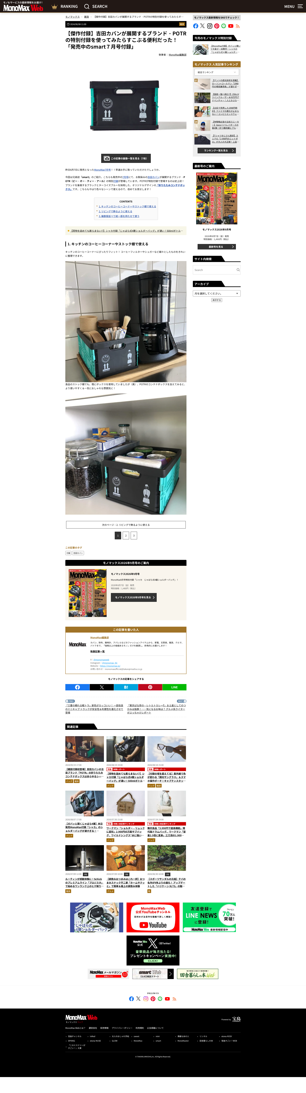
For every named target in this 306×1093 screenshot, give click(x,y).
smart (158, 1040)
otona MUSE (95, 1040)
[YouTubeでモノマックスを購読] (230, 27)
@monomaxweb (101, 659)
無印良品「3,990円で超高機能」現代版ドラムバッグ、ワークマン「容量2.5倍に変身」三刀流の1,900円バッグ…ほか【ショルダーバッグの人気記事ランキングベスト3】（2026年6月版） (166, 837)
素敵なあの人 (183, 1036)
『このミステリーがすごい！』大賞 (76, 1046)
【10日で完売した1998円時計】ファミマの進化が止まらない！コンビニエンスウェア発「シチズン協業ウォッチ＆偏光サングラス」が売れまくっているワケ (225, 111)
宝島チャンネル (74, 1036)
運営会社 (93, 1027)
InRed (92, 1036)
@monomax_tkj (109, 662)
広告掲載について (155, 1027)
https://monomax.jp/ (110, 665)
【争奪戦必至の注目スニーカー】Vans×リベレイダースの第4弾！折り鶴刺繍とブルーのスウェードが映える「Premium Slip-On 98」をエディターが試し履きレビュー (225, 125)
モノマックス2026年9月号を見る (133, 597)
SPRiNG (71, 1040)
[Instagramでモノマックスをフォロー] (209, 27)
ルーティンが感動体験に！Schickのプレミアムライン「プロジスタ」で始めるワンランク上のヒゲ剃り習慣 (84, 884)
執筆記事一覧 (97, 651)
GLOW (114, 1040)
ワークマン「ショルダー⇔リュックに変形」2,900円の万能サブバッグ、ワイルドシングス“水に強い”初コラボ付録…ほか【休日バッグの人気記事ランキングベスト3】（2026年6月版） (125, 837)
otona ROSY (226, 1036)
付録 (115, 181)
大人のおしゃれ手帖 (120, 1036)
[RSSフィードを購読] (237, 27)
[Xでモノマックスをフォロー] (202, 27)
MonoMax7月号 (102, 169)
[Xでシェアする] (102, 687)
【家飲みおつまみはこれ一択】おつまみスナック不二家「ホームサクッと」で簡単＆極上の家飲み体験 (125, 882)
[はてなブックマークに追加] (126, 687)
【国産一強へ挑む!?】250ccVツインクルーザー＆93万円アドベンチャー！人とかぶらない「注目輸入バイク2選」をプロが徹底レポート (225, 97)
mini (158, 1036)
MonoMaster (183, 1040)
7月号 (125, 177)
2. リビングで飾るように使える (115, 211)
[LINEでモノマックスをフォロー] (223, 27)
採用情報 (104, 1027)
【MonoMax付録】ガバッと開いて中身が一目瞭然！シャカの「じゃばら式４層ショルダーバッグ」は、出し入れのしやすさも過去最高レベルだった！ (225, 49)
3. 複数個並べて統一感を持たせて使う (119, 216)
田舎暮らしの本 (206, 1040)
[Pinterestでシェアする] (150, 687)
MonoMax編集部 (99, 637)
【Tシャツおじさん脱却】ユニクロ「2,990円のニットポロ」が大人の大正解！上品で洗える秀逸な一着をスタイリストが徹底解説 (225, 138)
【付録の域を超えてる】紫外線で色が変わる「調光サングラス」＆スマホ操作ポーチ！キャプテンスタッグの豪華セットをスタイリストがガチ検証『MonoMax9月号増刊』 (166, 781)
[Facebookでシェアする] (77, 687)
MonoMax (138, 1040)
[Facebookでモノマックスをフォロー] (195, 27)
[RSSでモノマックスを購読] (174, 999)
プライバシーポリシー (122, 1027)
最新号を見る (216, 246)
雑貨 (182, 24)
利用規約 (140, 1027)
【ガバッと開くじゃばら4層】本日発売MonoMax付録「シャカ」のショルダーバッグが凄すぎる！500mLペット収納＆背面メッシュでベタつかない (84, 831)
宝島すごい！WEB (229, 1040)
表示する (217, 300)
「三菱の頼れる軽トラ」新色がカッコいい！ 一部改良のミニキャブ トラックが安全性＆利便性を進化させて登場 (94, 709)
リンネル (203, 1036)
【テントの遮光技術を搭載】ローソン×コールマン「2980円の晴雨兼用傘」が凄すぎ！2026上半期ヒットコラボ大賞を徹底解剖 (225, 83)
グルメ (110, 891)
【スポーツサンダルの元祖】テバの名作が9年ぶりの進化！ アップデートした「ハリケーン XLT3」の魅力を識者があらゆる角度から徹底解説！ (166, 886)
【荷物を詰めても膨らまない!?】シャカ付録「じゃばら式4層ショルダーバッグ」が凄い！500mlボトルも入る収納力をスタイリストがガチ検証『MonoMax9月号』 (126, 231)
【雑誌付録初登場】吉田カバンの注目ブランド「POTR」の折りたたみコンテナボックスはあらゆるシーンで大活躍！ (84, 774)
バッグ (69, 781)
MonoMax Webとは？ (75, 1027)
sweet (136, 1036)
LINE (174, 687)
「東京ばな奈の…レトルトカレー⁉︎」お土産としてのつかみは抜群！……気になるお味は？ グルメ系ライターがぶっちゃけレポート (156, 709)
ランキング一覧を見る (216, 150)
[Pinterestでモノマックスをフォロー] (216, 27)
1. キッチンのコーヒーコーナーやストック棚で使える (127, 206)
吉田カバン (154, 177)
